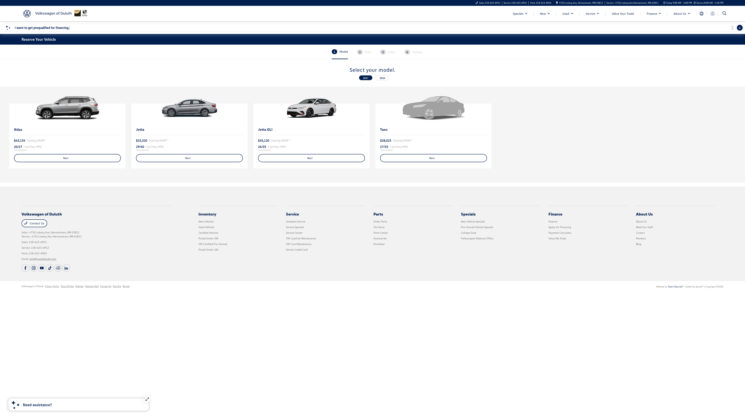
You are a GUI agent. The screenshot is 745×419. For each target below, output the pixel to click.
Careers (640, 232)
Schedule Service (295, 221)
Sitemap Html (92, 286)
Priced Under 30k (208, 238)
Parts (378, 214)
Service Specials (295, 227)
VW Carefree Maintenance (301, 238)
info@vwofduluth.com (42, 259)
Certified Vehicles (208, 232)
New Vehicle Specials (473, 221)
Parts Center (380, 232)
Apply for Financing (559, 227)
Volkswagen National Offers (477, 238)
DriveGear (379, 244)
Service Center (294, 232)
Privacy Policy (52, 286)
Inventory (207, 214)
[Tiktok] (50, 268)
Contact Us (36, 223)
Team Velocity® (675, 286)
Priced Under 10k (208, 249)
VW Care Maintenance (298, 244)
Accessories (380, 238)
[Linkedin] (66, 268)
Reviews (641, 238)
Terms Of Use (67, 286)
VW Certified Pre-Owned (212, 244)
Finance (555, 214)
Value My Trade (557, 238)
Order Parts (380, 221)
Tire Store (379, 227)
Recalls (126, 286)
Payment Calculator (560, 232)
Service (292, 214)
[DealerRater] (58, 268)
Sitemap (79, 286)
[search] (724, 13)
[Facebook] (25, 268)
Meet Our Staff (644, 227)
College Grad (468, 232)
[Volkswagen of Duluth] (55, 13)
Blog (638, 244)
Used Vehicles (206, 227)
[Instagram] (33, 268)
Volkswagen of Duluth (33, 286)
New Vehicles (206, 221)
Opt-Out (117, 286)
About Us (644, 214)
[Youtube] (42, 268)
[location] (557, 2)
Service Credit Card (297, 249)
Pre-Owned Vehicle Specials (477, 227)
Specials (468, 214)
